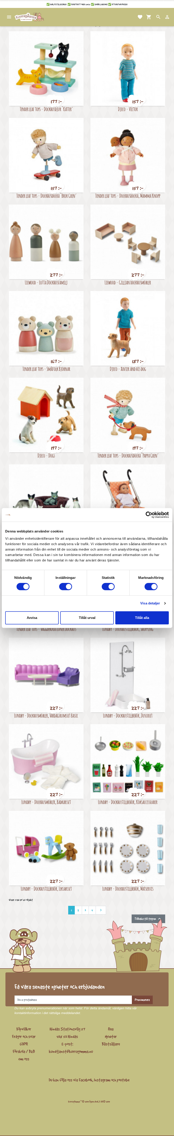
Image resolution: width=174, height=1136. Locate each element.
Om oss (23, 1058)
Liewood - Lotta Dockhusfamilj (46, 282)
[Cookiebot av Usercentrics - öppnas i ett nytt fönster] (149, 514)
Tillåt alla (142, 618)
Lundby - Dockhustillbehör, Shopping (127, 628)
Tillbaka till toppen (148, 918)
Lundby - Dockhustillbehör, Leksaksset (46, 888)
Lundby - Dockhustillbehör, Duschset (127, 715)
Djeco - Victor (128, 109)
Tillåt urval (87, 618)
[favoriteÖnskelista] (134, 17)
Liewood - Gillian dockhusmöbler (128, 282)
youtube (123, 1079)
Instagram (102, 1079)
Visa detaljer (150, 603)
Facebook (85, 1079)
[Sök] (153, 17)
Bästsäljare (111, 1043)
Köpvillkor (24, 1028)
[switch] (65, 586)
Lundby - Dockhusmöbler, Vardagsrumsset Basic (46, 715)
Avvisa (32, 618)
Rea (111, 1028)
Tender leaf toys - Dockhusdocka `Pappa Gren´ (127, 455)
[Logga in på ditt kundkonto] (161, 17)
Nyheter (111, 1036)
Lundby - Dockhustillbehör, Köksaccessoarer (127, 802)
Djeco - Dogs (46, 455)
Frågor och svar (24, 1036)
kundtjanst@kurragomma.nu (71, 1051)
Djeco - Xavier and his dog (128, 368)
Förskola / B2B (24, 1051)
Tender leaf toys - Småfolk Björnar (46, 368)
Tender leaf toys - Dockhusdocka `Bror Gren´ (46, 195)
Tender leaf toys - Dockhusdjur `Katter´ (46, 109)
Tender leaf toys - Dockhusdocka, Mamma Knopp (127, 195)
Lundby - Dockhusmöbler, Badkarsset (46, 802)
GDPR (24, 1043)
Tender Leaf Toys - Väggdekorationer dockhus (46, 628)
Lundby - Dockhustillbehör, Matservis (127, 888)
